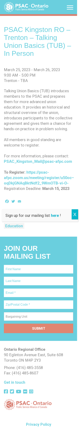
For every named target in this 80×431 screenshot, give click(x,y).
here (55, 215)
